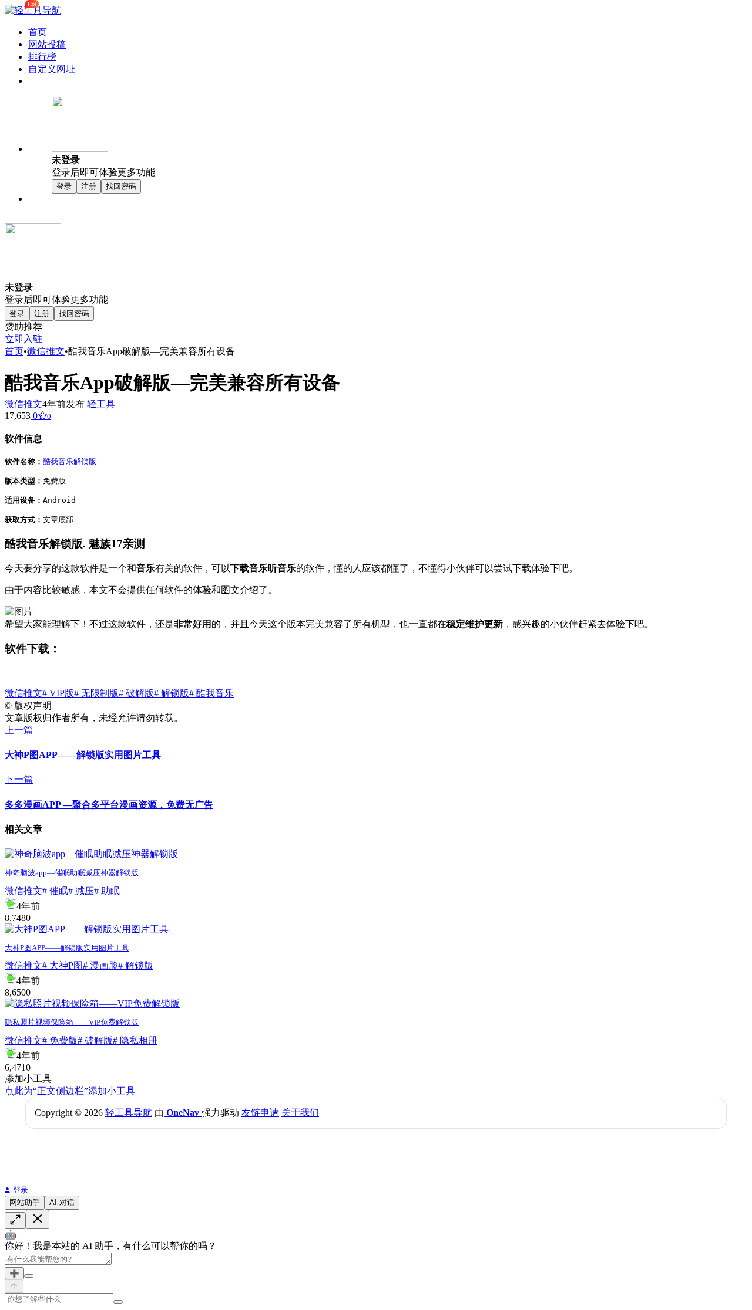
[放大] (15, 1220)
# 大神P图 (62, 965)
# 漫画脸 (100, 965)
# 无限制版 (96, 693)
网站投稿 (47, 44)
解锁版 (84, 461)
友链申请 (260, 1113)
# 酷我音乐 (211, 693)
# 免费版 (60, 1040)
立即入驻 (23, 339)
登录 (20, 1190)
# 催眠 (55, 891)
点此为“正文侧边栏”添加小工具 (70, 1091)
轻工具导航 (128, 1113)
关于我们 (300, 1113)
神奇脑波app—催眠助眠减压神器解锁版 (72, 872)
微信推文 (46, 351)
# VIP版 (58, 693)
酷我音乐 (58, 461)
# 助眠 (107, 891)
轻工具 (100, 404)
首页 (37, 32)
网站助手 (24, 1202)
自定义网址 (51, 69)
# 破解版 (136, 693)
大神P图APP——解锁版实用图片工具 (67, 947)
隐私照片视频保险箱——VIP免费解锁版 (72, 1022)
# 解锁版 (171, 693)
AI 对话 (62, 1202)
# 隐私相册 (135, 1040)
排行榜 (42, 57)
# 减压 (81, 891)
